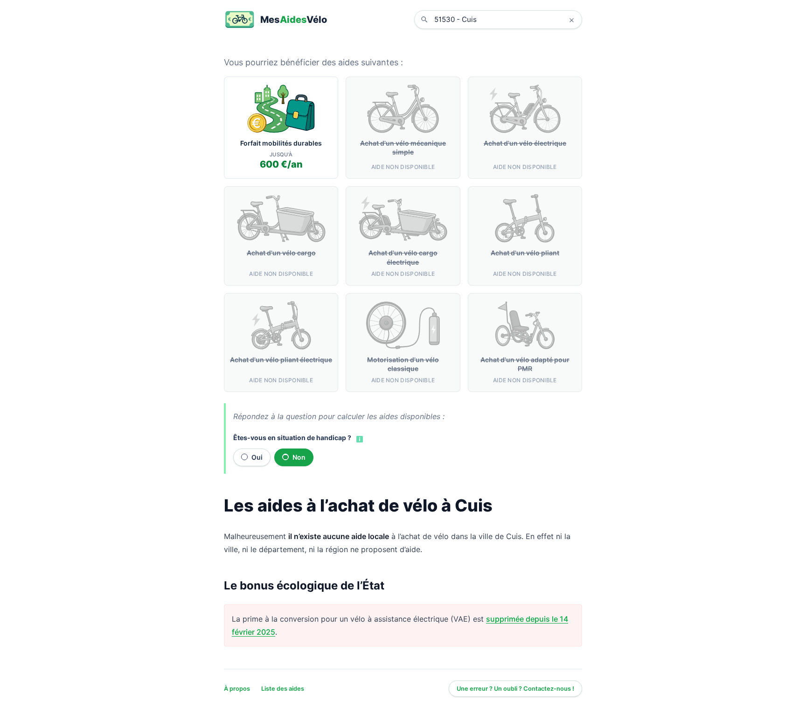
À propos (237, 688)
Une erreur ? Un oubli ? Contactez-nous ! (515, 688)
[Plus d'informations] (358, 438)
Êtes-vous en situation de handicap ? (292, 438)
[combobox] (505, 19)
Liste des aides (282, 688)
